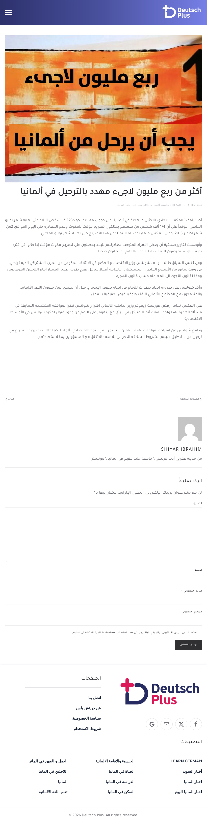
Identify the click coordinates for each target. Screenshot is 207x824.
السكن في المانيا (121, 791)
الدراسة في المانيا (120, 781)
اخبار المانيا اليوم (188, 791)
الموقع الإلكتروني (192, 612)
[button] (8, 13)
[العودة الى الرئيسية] (182, 13)
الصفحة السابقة (189, 399)
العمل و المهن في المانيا (48, 761)
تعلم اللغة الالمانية (53, 791)
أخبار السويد (192, 771)
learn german (186, 761)
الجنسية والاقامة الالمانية (115, 761)
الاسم (197, 570)
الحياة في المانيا (122, 771)
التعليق (197, 503)
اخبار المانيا (124, 205)
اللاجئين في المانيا (53, 771)
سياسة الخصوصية (86, 718)
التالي (11, 399)
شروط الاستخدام (87, 728)
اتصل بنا (94, 697)
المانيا (62, 781)
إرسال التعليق (188, 645)
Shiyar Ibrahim (183, 205)
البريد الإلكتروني (192, 591)
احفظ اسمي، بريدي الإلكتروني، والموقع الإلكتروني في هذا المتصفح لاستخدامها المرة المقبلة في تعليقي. (134, 633)
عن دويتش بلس (88, 707)
